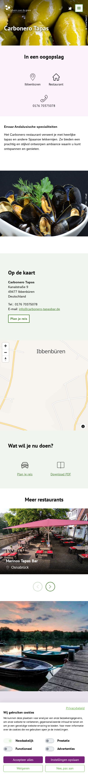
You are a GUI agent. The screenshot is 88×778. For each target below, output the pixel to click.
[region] (44, 385)
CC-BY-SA (86, 549)
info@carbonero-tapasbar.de (39, 309)
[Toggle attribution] (83, 426)
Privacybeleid (75, 708)
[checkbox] (7, 741)
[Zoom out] (5, 352)
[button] (19, 319)
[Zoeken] (52, 8)
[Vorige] (37, 586)
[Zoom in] (5, 346)
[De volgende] (50, 586)
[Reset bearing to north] (5, 359)
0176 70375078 (44, 106)
